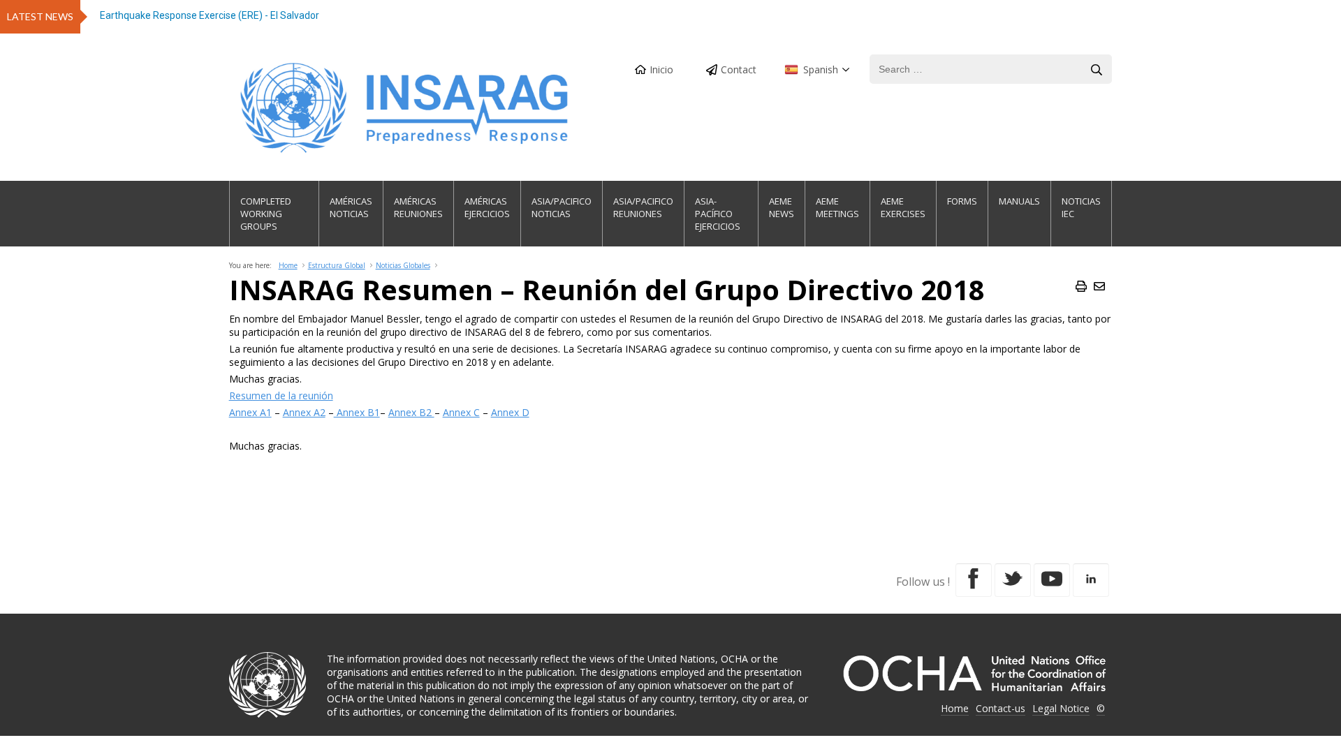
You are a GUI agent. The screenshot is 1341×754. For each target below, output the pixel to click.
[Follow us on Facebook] (973, 580)
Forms (962, 201)
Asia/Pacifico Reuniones (643, 207)
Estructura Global (336, 265)
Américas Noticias (351, 207)
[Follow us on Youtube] (1052, 580)
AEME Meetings (837, 207)
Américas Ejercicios (487, 207)
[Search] (1097, 70)
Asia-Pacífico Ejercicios (717, 213)
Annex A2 (304, 412)
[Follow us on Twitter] (1013, 580)
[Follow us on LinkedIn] (1091, 580)
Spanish (820, 69)
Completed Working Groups (265, 213)
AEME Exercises (903, 207)
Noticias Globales (403, 265)
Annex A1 (250, 412)
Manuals (1019, 201)
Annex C (461, 412)
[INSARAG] (405, 108)
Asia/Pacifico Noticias (562, 207)
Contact (738, 69)
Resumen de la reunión (281, 395)
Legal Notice (1061, 708)
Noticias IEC (1081, 207)
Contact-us (1000, 708)
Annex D (510, 412)
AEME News (781, 207)
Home (288, 265)
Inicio (661, 69)
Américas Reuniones (418, 207)
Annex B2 (411, 412)
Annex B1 (357, 412)
